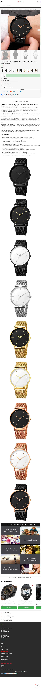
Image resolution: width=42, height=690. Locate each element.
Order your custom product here (8, 87)
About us (2, 641)
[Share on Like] (2, 95)
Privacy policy (3, 647)
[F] (17, 70)
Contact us (3, 644)
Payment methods (4, 655)
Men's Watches (3, 600)
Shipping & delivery (4, 656)
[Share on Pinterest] (9, 95)
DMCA (2, 646)
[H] (24, 70)
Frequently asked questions (6, 653)
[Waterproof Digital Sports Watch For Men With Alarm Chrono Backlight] (26, 592)
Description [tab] (15, 101)
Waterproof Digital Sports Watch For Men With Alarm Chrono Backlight (25, 602)
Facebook (3, 665)
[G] (21, 70)
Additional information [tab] (23, 101)
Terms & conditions (4, 649)
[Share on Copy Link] (17, 95)
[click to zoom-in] (20, 30)
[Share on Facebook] (4, 95)
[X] (36, 70)
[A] (2, 70)
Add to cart (23, 75)
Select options (8, 607)
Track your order (4, 661)
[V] (32, 70)
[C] (10, 70)
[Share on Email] (13, 95)
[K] (28, 70)
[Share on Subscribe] (15, 95)
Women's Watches (10, 9)
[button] (4, 75)
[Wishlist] (15, 586)
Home (2, 9)
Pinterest (2, 666)
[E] (13, 70)
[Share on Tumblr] (11, 95)
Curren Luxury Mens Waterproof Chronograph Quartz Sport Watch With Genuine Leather (8, 603)
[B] (6, 70)
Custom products (4, 659)
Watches (4, 9)
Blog (2, 643)
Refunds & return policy (5, 658)
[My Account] (37, 2)
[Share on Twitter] (6, 95)
